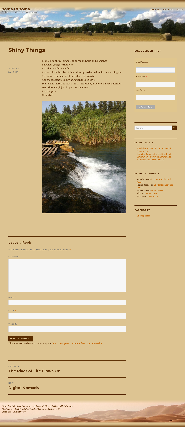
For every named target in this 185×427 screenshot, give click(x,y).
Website (12, 324)
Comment (14, 256)
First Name (141, 76)
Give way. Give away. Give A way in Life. (154, 157)
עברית (180, 9)
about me (168, 9)
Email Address (143, 62)
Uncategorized (143, 216)
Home (155, 9)
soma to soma (16, 9)
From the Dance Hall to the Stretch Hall (154, 154)
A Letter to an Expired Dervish (150, 160)
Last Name (140, 90)
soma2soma (13, 68)
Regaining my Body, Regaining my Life (154, 148)
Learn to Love (143, 151)
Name (12, 297)
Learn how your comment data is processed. (76, 343)
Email (12, 310)
